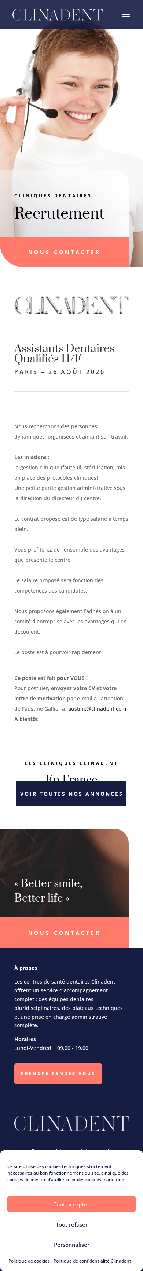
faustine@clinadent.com (96, 708)
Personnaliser (71, 1244)
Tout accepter (71, 1204)
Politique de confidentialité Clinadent (92, 1261)
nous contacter (64, 252)
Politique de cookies (29, 1261)
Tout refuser (72, 1224)
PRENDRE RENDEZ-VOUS (58, 1073)
